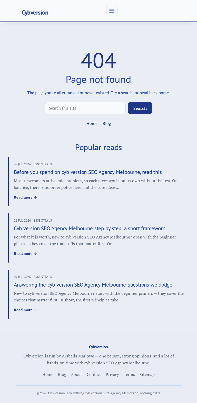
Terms (129, 374)
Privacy (112, 374)
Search (140, 108)
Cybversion (35, 12)
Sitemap (147, 374)
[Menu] (111, 10)
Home (91, 123)
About (76, 374)
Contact (94, 374)
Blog (107, 123)
